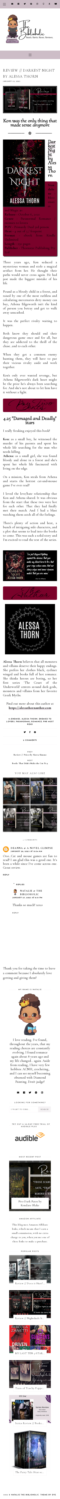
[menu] (4, 4)
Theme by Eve (48, 1495)
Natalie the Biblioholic (25, 1495)
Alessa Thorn (30, 719)
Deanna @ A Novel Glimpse (32, 848)
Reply (6, 875)
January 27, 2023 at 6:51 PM (27, 898)
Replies (20, 885)
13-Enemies (14, 719)
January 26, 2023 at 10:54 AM (26, 851)
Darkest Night (52, 148)
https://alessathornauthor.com (30, 708)
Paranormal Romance (29, 722)
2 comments (30, 740)
